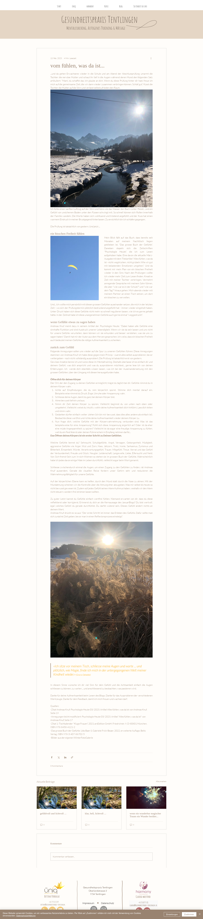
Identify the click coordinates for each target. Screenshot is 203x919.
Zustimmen (189, 914)
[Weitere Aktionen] (151, 58)
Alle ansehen (161, 781)
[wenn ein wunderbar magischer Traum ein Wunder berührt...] (146, 797)
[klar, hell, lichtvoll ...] (102, 797)
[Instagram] (93, 909)
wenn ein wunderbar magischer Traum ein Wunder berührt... (145, 815)
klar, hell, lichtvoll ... (95, 813)
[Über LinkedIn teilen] (65, 757)
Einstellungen (172, 914)
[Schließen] (199, 914)
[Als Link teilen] (72, 757)
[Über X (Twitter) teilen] (58, 757)
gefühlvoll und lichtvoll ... (53, 813)
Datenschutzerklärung (25, 915)
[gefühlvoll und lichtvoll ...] (57, 797)
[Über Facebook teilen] (51, 757)
